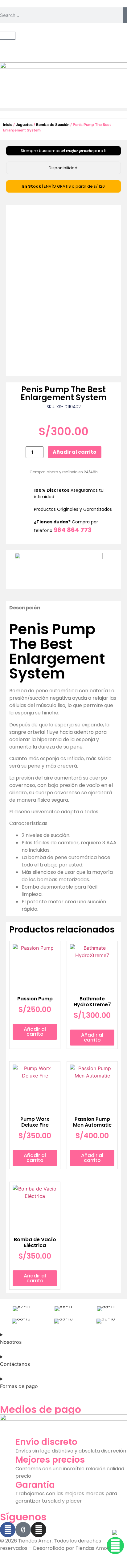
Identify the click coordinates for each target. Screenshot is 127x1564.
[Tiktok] (23, 1529)
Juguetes (24, 124)
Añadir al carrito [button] (35, 1032)
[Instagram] (38, 1529)
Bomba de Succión (52, 124)
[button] (63, 109)
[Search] (125, 15)
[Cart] (7, 36)
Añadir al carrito (74, 452)
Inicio (7, 124)
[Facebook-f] (7, 1529)
